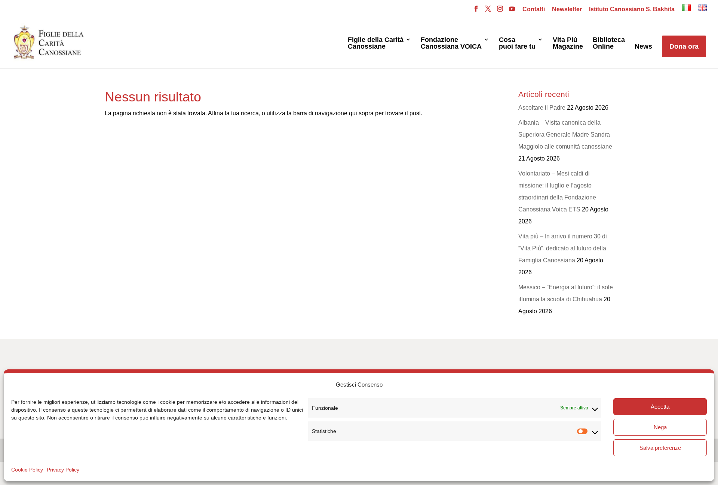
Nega (660, 427)
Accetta (660, 406)
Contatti (533, 9)
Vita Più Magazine (568, 43)
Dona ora (684, 46)
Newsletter (567, 9)
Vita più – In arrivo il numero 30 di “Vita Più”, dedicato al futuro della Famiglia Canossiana (562, 248)
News (643, 46)
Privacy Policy (63, 470)
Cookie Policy (27, 470)
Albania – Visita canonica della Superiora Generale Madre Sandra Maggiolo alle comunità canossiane (565, 134)
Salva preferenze (660, 448)
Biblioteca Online (609, 43)
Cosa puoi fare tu (517, 43)
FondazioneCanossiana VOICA (451, 43)
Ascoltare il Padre (541, 107)
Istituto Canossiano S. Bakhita (632, 9)
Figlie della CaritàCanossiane (376, 43)
